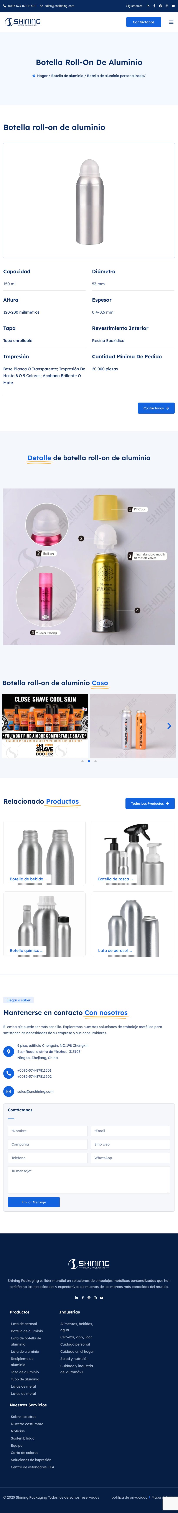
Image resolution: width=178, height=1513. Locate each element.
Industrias (69, 1312)
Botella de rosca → (116, 878)
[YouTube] (173, 5)
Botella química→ (26, 950)
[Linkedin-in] (148, 5)
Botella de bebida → (29, 878)
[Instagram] (166, 5)
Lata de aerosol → (115, 950)
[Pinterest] (160, 5)
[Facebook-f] (154, 5)
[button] (171, 22)
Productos (20, 1312)
